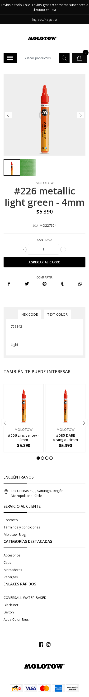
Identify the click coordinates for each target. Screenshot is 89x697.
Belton (9, 612)
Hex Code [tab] (29, 314)
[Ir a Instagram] (48, 644)
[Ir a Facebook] (41, 644)
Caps (7, 562)
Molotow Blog (15, 534)
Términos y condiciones (22, 527)
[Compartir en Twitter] (27, 284)
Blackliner (11, 605)
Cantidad (44, 240)
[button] (38, 458)
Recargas (11, 577)
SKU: (35, 226)
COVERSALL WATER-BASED (25, 597)
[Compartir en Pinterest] (44, 284)
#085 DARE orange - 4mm (65, 437)
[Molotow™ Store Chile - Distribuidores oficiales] (42, 38)
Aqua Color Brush (17, 619)
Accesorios (12, 555)
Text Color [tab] (57, 314)
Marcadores (13, 570)
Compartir (44, 277)
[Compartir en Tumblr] (62, 284)
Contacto (11, 520)
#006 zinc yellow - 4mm (23, 437)
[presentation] (8, 115)
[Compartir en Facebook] (9, 284)
